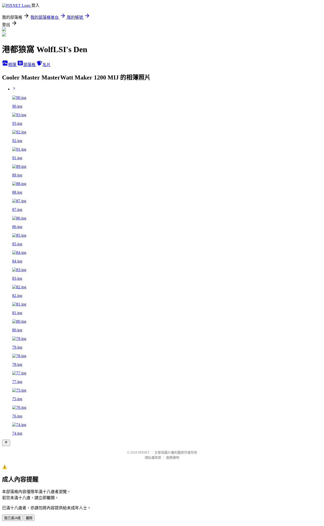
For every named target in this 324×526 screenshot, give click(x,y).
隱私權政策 (153, 457)
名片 (47, 65)
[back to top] (6, 443)
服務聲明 (172, 457)
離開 (29, 518)
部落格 (29, 65)
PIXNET (144, 452)
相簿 (12, 65)
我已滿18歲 (12, 518)
